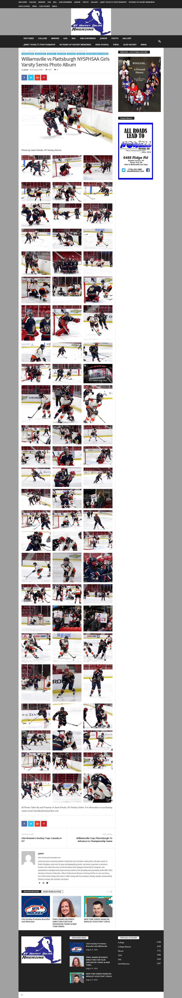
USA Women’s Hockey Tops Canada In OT (41, 839)
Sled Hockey (44, 6)
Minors (41, 2)
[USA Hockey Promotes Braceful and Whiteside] (35, 906)
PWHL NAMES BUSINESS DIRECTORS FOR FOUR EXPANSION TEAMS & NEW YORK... (98, 961)
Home (23, 51)
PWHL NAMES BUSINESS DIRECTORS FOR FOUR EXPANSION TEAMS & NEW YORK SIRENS (64, 923)
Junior (77, 2)
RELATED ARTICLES (31, 891)
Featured (22, 2)
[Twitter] (47, 883)
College (32, 2)
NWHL (54, 6)
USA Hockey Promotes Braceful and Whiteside (35, 920)
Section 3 (61, 54)
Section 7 (80, 54)
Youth (86, 2)
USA (49, 2)
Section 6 (71, 54)
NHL (55, 2)
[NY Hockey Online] (91, 21)
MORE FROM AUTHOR (52, 891)
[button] (159, 41)
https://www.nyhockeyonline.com (49, 857)
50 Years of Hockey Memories (142, 2)
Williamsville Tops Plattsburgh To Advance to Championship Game (94, 839)
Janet (26, 70)
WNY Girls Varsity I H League (97, 54)
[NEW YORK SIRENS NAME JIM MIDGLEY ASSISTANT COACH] (98, 906)
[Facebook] (40, 883)
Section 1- (51, 54)
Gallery (94, 2)
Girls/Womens (65, 2)
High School (24, 6)
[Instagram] (44, 883)
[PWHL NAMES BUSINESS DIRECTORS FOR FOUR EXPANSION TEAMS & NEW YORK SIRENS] (67, 906)
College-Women (124, 947)
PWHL (34, 6)
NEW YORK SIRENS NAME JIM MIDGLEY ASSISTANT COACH (97, 920)
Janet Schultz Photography (113, 2)
